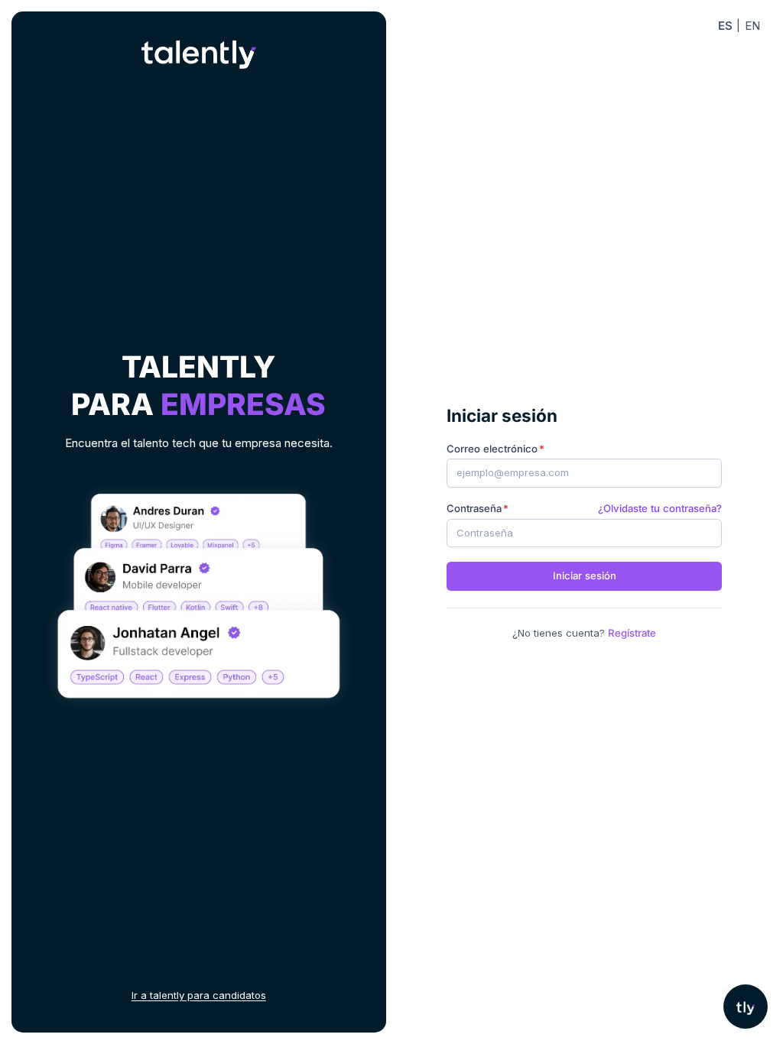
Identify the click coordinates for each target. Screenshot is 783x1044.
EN (752, 25)
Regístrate (632, 633)
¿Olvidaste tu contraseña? (660, 508)
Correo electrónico (492, 449)
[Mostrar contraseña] (702, 533)
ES (725, 25)
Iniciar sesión (584, 575)
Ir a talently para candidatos (199, 995)
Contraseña (474, 508)
